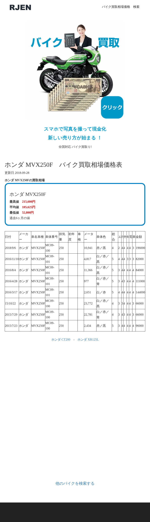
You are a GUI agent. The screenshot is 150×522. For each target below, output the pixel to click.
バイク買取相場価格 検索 (120, 6)
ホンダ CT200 (60, 339)
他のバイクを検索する (75, 483)
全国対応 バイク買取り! (75, 137)
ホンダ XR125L (88, 339)
